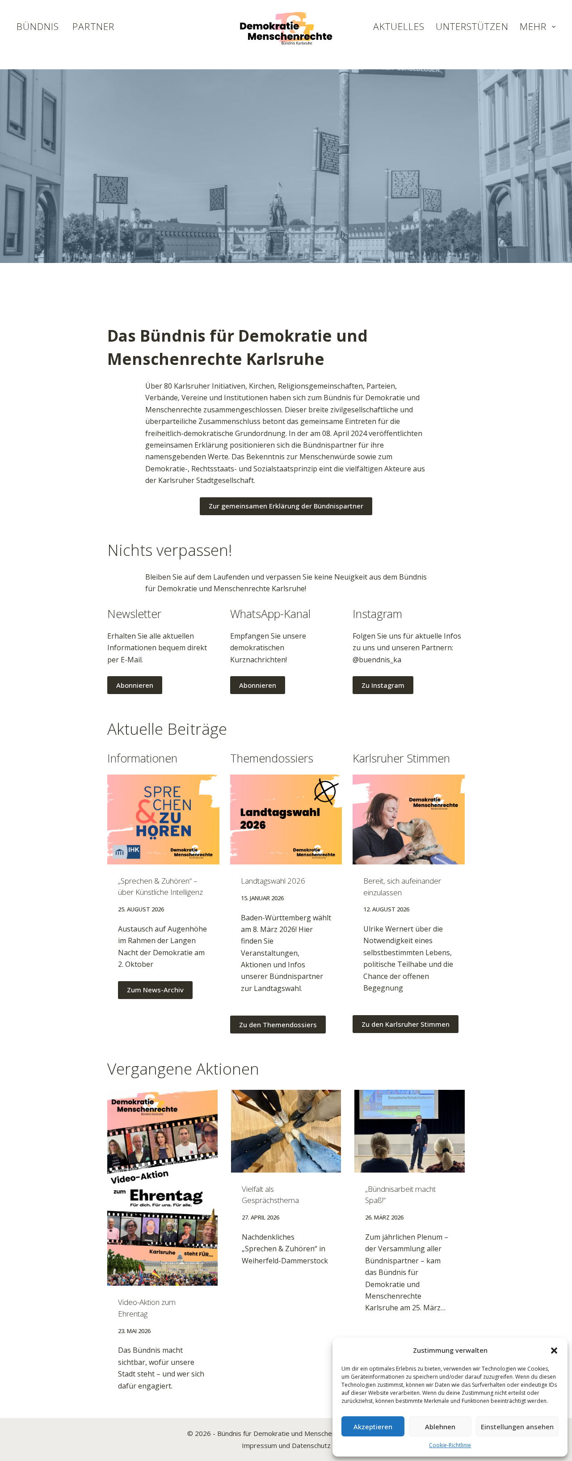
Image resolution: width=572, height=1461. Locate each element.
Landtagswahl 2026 (273, 881)
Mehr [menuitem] (533, 26)
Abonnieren (134, 685)
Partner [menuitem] (93, 26)
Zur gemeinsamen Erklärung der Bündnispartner (286, 505)
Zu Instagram (383, 685)
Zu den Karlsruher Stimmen (406, 1024)
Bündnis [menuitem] (38, 26)
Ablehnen (440, 1426)
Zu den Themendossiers (278, 1024)
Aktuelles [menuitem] (399, 26)
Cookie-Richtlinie (450, 1445)
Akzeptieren (372, 1426)
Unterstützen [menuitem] (472, 26)
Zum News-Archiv (155, 989)
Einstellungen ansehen (517, 1426)
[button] (554, 1350)
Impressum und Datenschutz (286, 1445)
